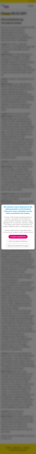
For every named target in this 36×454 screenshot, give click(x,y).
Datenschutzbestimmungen (18, 246)
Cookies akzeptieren (18, 237)
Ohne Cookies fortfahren (18, 241)
